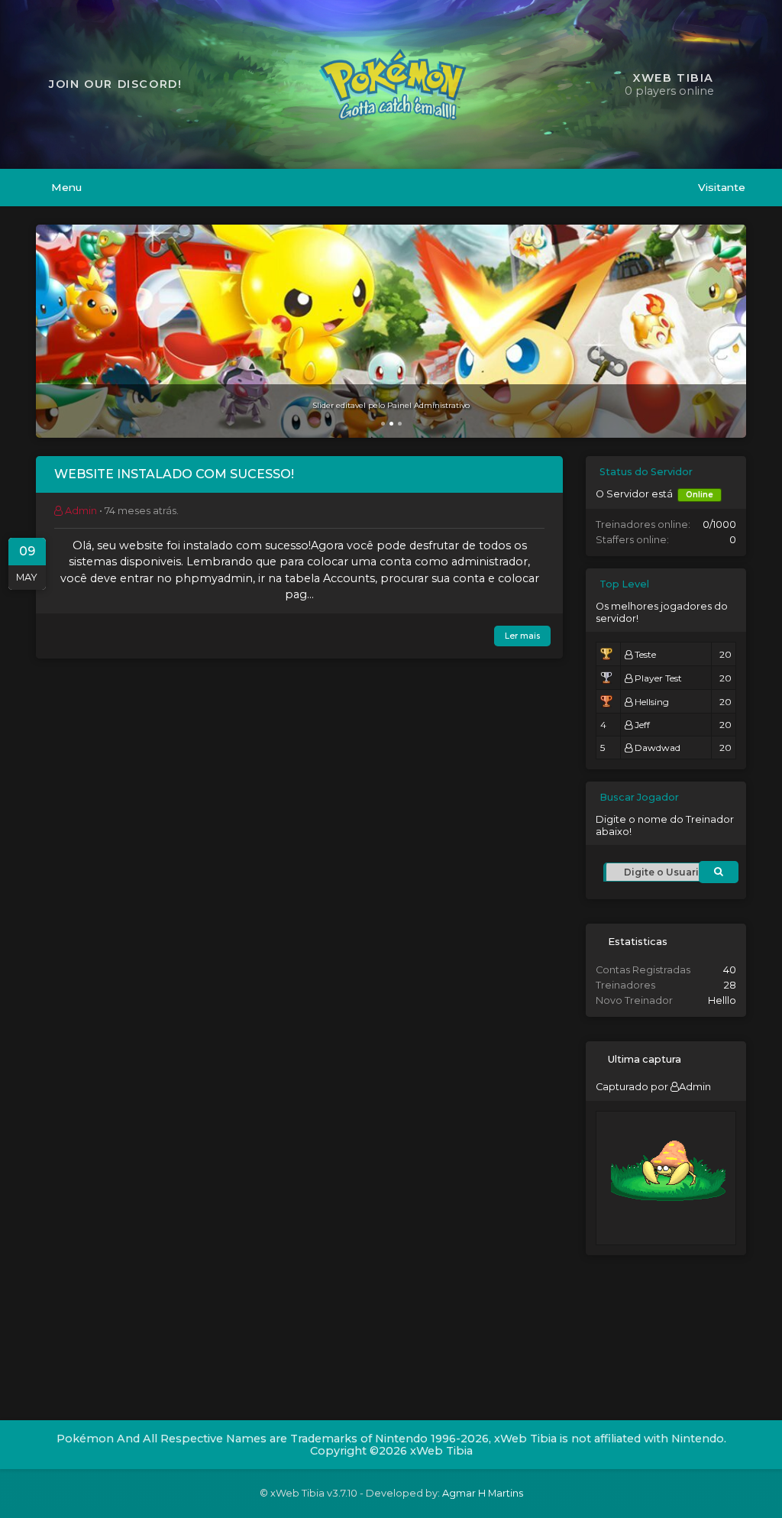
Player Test (658, 678)
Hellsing (652, 701)
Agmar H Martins (482, 1493)
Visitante (720, 187)
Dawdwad (657, 747)
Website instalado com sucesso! (174, 474)
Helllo (722, 1000)
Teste (645, 654)
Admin (695, 1086)
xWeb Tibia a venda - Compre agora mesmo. (391, 405)
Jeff (642, 724)
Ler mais (522, 636)
